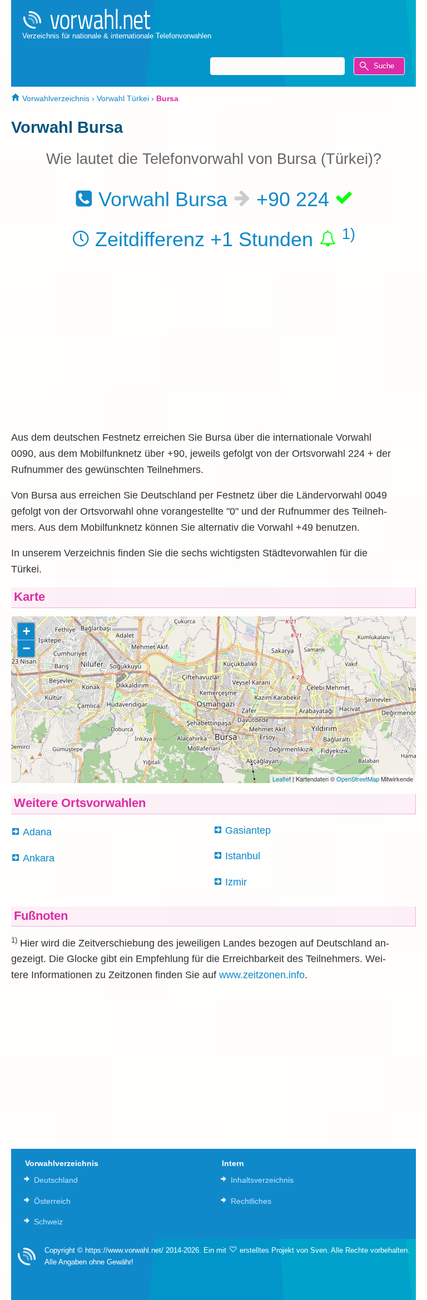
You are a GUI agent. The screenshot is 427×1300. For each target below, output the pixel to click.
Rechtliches (251, 1201)
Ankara (38, 858)
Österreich (52, 1201)
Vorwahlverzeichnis (55, 98)
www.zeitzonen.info (262, 974)
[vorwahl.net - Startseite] (116, 19)
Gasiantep (248, 830)
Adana (37, 832)
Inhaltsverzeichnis (262, 1180)
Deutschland (56, 1180)
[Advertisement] (213, 345)
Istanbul (242, 855)
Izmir (236, 882)
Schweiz (48, 1221)
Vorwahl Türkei (123, 98)
